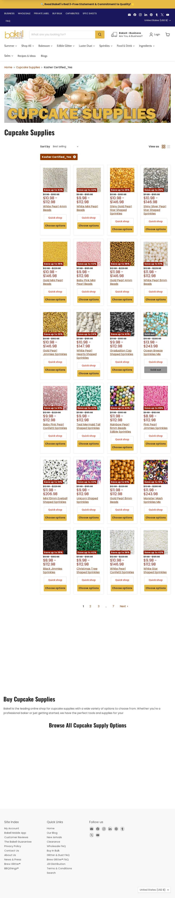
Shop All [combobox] (26, 45)
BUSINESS (9, 13)
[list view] (168, 146)
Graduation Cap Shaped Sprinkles (121, 352)
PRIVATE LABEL (41, 13)
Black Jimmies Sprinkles (52, 570)
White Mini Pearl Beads (87, 208)
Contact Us (11, 850)
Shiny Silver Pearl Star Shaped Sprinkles (155, 210)
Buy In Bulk (53, 850)
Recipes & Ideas (27, 55)
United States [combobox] (156, 20)
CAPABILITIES (72, 13)
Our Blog (52, 833)
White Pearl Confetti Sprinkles (122, 570)
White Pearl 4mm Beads (55, 208)
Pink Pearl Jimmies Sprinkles (155, 426)
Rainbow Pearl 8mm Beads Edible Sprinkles (120, 428)
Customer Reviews (16, 837)
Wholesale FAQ (56, 846)
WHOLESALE (24, 13)
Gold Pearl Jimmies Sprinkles (55, 352)
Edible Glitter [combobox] (64, 45)
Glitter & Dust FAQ (58, 855)
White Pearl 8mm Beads (155, 282)
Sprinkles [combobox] (104, 45)
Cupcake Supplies (28, 67)
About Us (10, 855)
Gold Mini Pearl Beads (53, 282)
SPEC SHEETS (90, 13)
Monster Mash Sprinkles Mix (153, 500)
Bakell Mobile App (15, 833)
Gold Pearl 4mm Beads (121, 282)
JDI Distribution (56, 864)
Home (8, 67)
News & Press (12, 859)
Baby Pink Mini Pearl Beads (86, 282)
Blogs (44, 55)
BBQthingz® (11, 868)
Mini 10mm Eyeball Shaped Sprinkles (55, 500)
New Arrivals (54, 837)
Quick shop (55, 217)
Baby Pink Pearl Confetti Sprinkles (55, 426)
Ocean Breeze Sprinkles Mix (153, 352)
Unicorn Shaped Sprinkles (87, 500)
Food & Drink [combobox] (125, 45)
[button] (168, 34)
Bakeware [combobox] (44, 45)
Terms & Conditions (59, 868)
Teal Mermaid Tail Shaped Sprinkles (88, 426)
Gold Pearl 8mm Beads (121, 500)
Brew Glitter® (12, 864)
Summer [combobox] (9, 45)
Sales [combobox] (7, 55)
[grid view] (163, 146)
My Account (11, 828)
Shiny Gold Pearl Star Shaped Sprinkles (121, 210)
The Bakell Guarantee (18, 841)
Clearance (53, 841)
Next (123, 606)
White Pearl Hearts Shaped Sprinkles (87, 354)
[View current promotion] (87, 4)
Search (51, 873)
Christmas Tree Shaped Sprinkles (88, 570)
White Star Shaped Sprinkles (155, 570)
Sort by (45, 146)
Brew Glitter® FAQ (58, 859)
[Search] (99, 34)
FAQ (8, 21)
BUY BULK (57, 13)
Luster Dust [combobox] (86, 45)
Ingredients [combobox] (146, 45)
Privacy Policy (12, 846)
